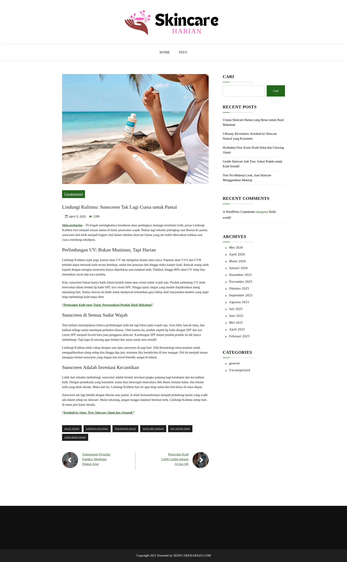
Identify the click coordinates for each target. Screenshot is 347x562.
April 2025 (237, 329)
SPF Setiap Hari (180, 429)
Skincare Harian (153, 429)
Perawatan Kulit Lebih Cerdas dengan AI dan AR (175, 459)
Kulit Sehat (71, 429)
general (234, 363)
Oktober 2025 (239, 288)
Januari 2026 (238, 268)
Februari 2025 (239, 336)
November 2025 (240, 281)
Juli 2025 (236, 309)
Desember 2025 (240, 274)
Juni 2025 (236, 315)
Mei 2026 (236, 247)
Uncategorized (73, 194)
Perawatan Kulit (125, 429)
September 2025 (241, 295)
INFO (183, 52)
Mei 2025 (236, 322)
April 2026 (237, 254)
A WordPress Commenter (239, 211)
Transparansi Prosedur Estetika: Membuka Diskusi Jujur (96, 459)
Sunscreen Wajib (75, 437)
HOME (165, 52)
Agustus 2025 (239, 302)
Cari (228, 76)
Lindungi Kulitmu (97, 429)
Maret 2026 (237, 261)
